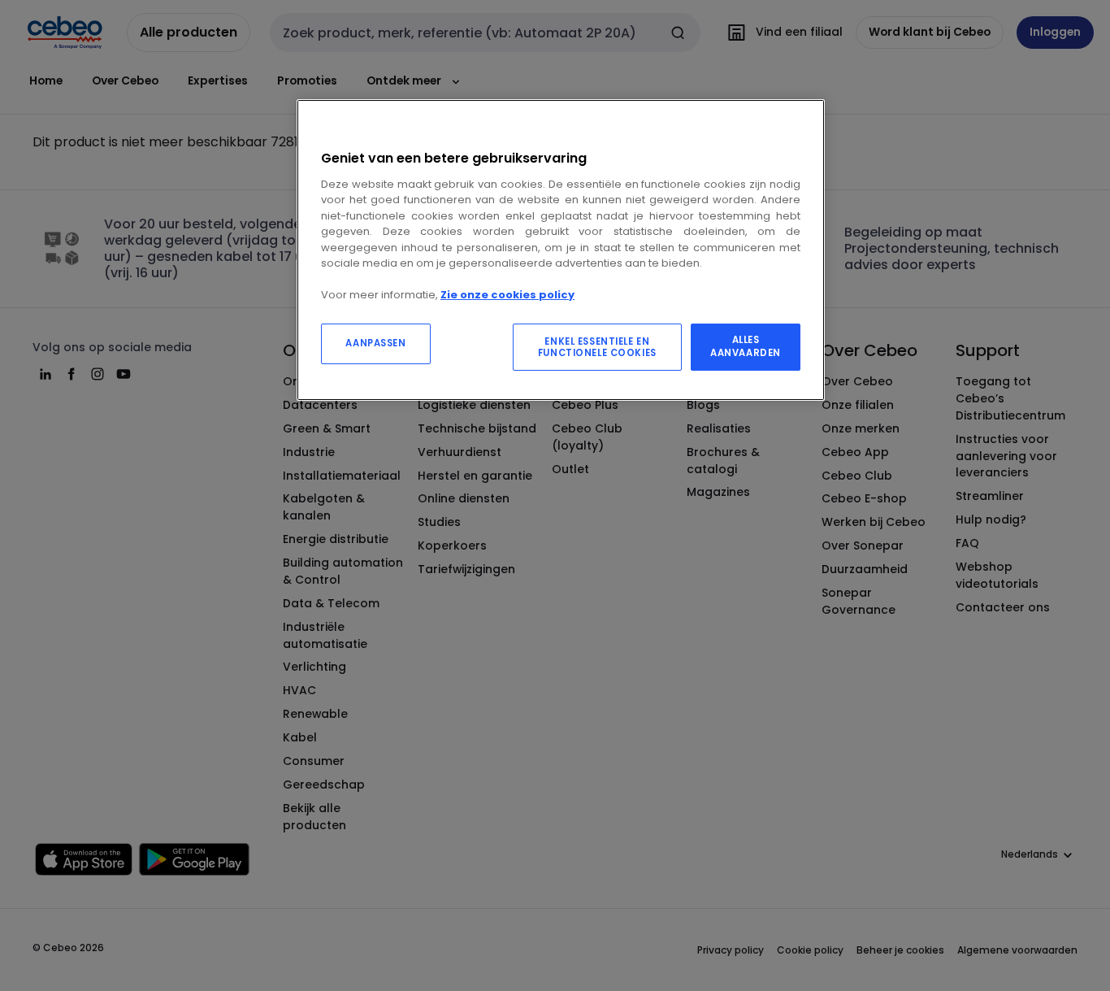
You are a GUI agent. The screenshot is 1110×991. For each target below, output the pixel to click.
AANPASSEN (375, 343)
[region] (561, 250)
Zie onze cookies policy (507, 294)
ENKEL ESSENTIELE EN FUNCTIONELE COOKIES (597, 347)
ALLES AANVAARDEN (745, 346)
